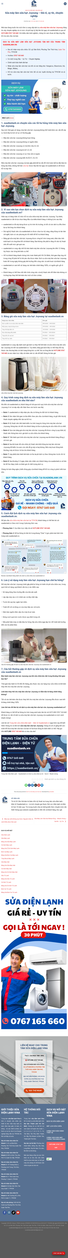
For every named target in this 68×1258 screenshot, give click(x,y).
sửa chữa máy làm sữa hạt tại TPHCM (23, 520)
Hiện (11, 118)
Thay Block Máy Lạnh (7, 858)
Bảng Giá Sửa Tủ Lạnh (8, 879)
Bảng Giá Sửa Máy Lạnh (8, 841)
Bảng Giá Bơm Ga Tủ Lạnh (9, 892)
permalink (51, 791)
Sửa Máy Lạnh (5, 838)
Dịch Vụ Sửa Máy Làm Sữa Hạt (34, 10)
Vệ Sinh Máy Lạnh (6, 845)
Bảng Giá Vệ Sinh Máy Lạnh (10, 848)
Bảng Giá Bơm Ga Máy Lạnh (9, 855)
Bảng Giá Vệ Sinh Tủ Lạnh (9, 885)
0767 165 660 (17, 731)
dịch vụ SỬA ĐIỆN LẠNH (55, 1121)
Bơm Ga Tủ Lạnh (6, 889)
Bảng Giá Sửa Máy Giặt (8, 865)
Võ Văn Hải (41, 21)
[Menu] (2, 4)
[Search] (65, 3)
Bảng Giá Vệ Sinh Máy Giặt (9, 872)
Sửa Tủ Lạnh (5, 875)
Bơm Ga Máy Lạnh (6, 852)
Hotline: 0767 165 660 (56, 1146)
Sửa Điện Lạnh (5, 835)
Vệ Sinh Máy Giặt (6, 868)
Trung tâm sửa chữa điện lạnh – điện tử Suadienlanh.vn (29, 723)
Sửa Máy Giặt (5, 862)
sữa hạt (26, 166)
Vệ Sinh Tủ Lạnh (6, 882)
